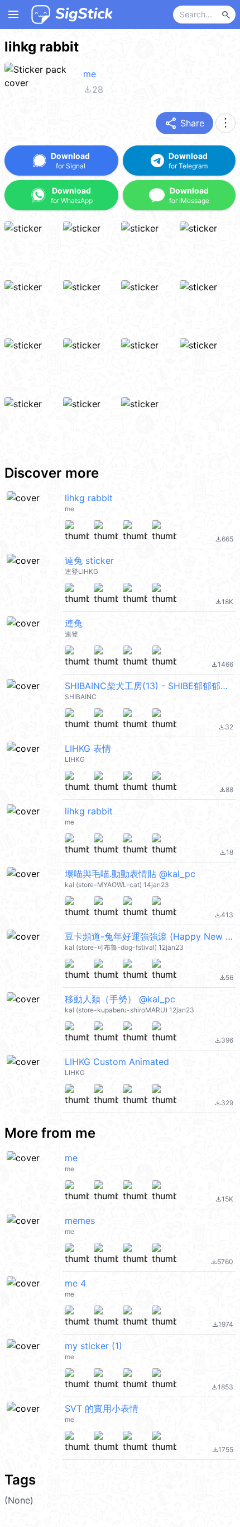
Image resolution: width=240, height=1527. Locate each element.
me (89, 73)
